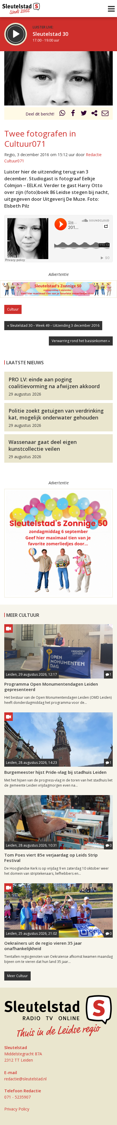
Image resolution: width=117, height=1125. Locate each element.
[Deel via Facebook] (73, 114)
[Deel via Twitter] (84, 114)
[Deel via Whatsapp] (62, 114)
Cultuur (13, 309)
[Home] (21, 7)
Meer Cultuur (17, 975)
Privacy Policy (16, 1109)
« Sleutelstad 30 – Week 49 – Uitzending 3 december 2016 (53, 325)
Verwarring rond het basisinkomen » (81, 340)
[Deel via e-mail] (105, 114)
